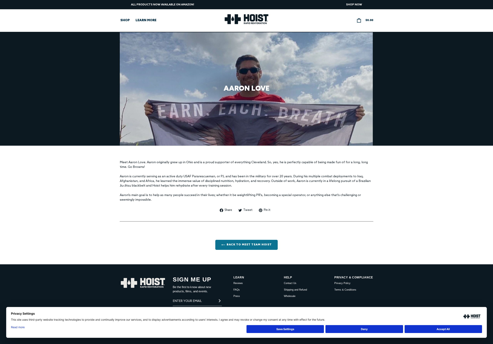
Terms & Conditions (345, 289)
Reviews (238, 283)
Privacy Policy (342, 283)
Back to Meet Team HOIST (249, 244)
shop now (354, 4)
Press (236, 296)
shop (125, 20)
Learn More (146, 20)
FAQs (236, 289)
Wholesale (289, 296)
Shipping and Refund (295, 289)
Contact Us (290, 283)
